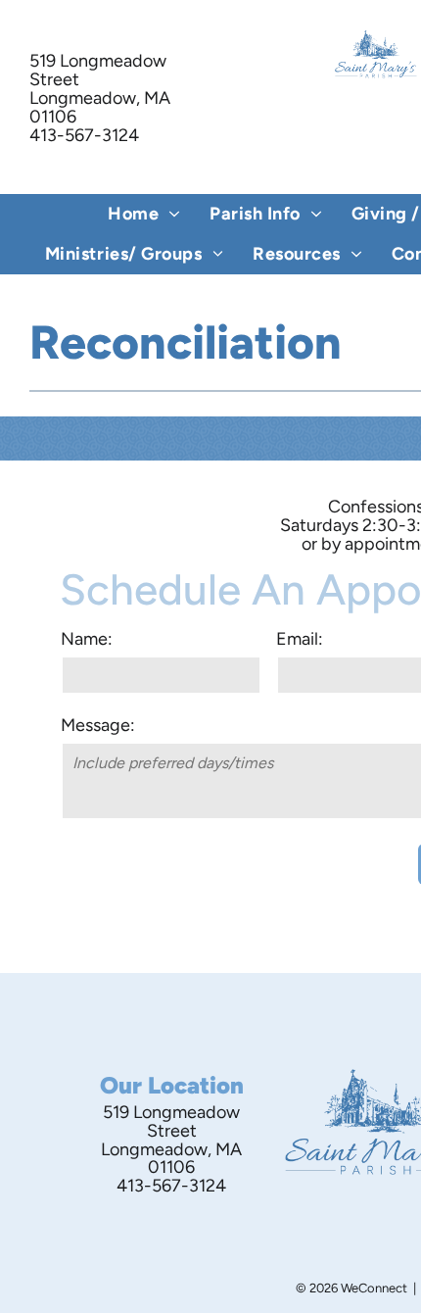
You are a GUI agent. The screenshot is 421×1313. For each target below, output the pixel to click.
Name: (87, 639)
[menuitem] (144, 214)
